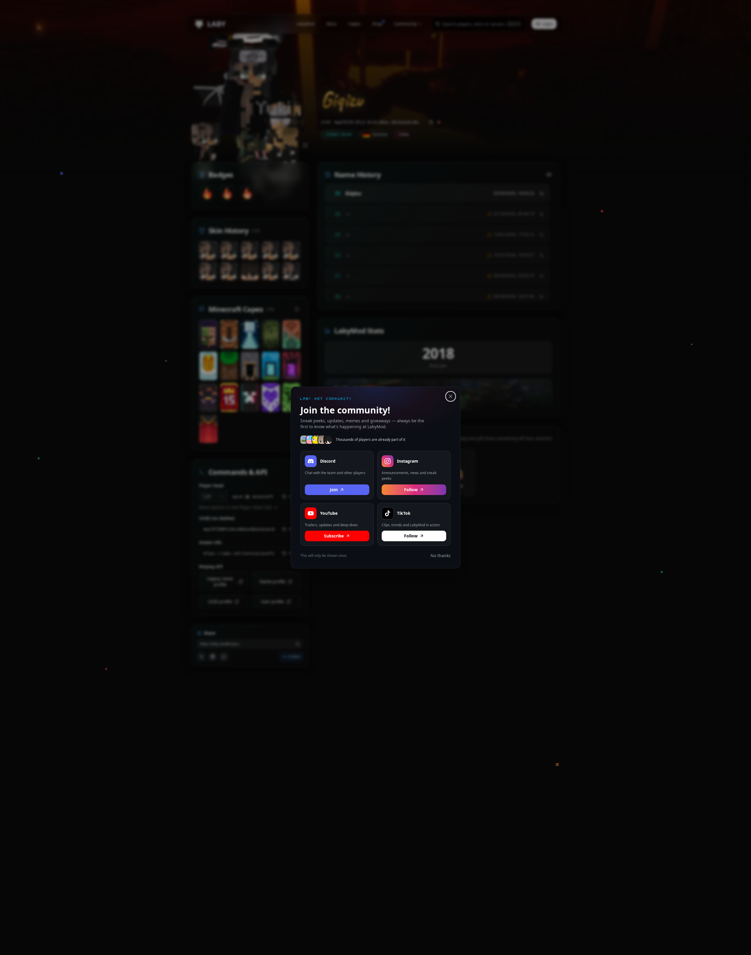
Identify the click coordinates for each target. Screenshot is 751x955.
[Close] (450, 396)
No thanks (441, 555)
